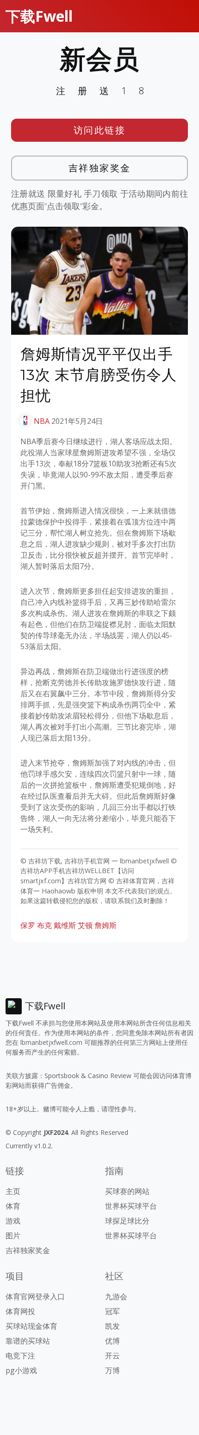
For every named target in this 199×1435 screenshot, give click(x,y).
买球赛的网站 (127, 1191)
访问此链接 (100, 130)
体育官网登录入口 (35, 1296)
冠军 (112, 1311)
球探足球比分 (127, 1221)
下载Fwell (39, 16)
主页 (13, 1191)
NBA (42, 421)
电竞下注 (20, 1356)
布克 (44, 925)
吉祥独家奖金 (99, 168)
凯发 (112, 1326)
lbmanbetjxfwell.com (51, 1042)
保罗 (27, 925)
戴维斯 (65, 925)
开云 (112, 1356)
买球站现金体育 (31, 1326)
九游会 (116, 1296)
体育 (13, 1206)
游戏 (13, 1221)
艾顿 (85, 925)
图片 (13, 1235)
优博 (112, 1341)
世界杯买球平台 (131, 1206)
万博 (112, 1370)
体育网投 (20, 1311)
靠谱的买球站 (28, 1341)
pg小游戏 (21, 1370)
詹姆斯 (105, 925)
